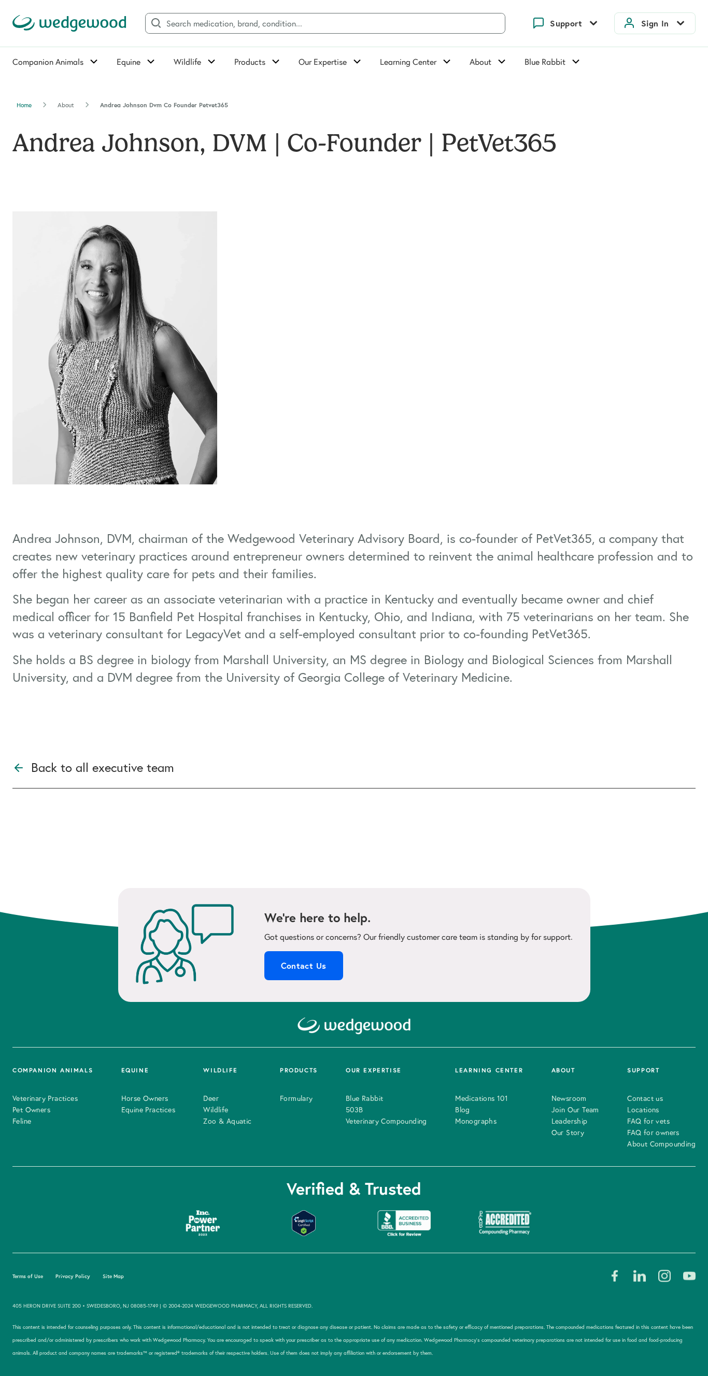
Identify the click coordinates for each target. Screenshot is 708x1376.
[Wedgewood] (69, 23)
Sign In (655, 23)
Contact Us (304, 966)
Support (566, 23)
